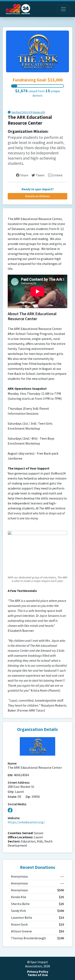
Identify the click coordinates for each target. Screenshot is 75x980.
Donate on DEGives (37, 196)
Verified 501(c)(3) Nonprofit (28, 112)
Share (24, 175)
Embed (57, 175)
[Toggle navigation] (63, 9)
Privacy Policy (37, 971)
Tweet (40, 175)
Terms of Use (38, 975)
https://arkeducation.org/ (26, 822)
